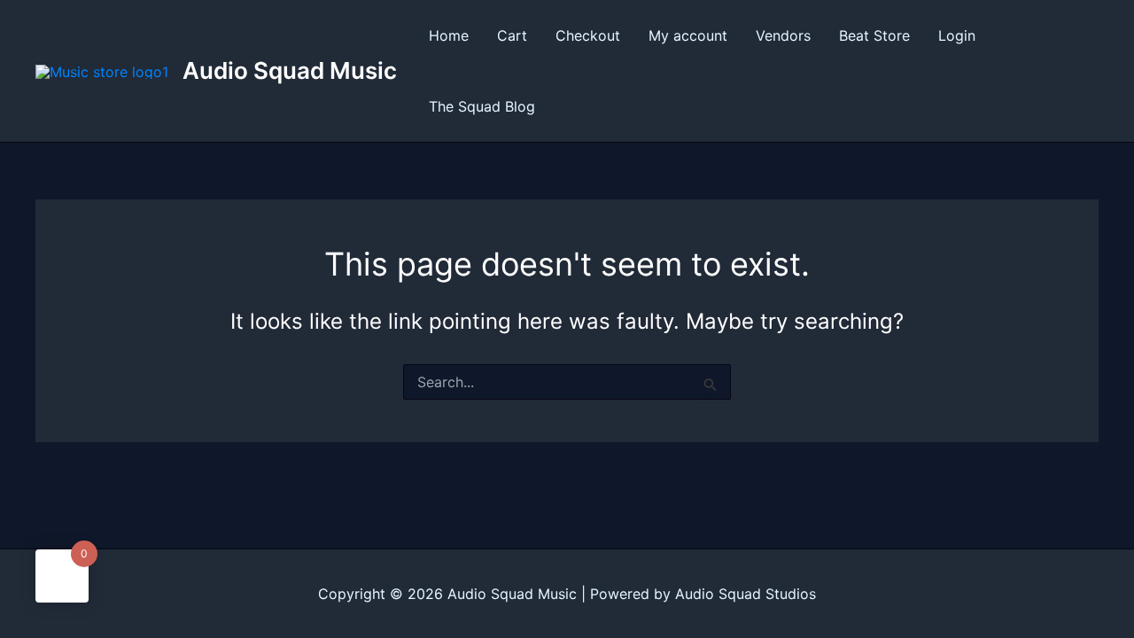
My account (688, 35)
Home (449, 35)
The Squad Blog (482, 106)
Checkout (587, 35)
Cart (512, 35)
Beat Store (874, 35)
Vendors (783, 35)
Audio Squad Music (290, 70)
